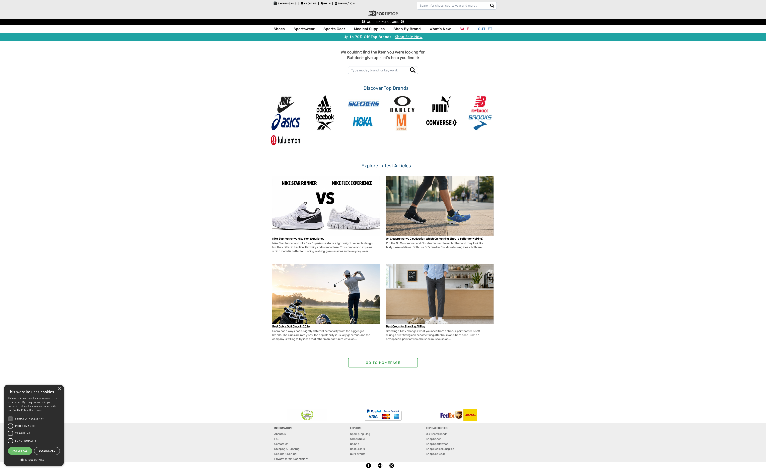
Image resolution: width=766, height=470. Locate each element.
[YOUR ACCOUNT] (302, 3)
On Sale (354, 444)
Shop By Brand (407, 29)
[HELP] (322, 3)
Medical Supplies (369, 29)
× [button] (59, 388)
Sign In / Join (346, 3)
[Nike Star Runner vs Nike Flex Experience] (326, 210)
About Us (310, 3)
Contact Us (281, 444)
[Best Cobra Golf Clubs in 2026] (326, 297)
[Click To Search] (492, 6)
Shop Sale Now (408, 37)
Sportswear (304, 29)
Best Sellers (357, 449)
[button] (34, 459)
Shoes (279, 29)
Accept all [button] (20, 450)
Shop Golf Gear (435, 454)
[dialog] (34, 425)
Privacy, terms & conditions (291, 459)
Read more (35, 410)
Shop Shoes (433, 439)
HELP (327, 3)
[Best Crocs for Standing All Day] (440, 296)
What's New (440, 29)
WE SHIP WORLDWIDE (383, 22)
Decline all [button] (47, 450)
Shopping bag (286, 3)
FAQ (276, 439)
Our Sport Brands (436, 434)
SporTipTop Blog (360, 434)
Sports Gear (334, 29)
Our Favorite (357, 454)
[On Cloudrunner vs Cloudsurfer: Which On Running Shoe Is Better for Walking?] (440, 206)
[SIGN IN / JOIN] (336, 3)
